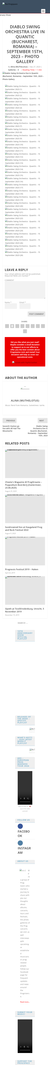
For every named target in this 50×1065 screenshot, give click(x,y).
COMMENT (9, 280)
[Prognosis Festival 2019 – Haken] (25, 551)
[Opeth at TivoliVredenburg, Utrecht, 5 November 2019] (25, 590)
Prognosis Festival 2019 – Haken (21, 569)
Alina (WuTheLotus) (19, 66)
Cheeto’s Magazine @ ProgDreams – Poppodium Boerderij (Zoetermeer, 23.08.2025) (23, 485)
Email (22, 302)
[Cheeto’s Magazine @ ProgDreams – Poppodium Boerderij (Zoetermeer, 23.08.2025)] (25, 464)
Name (8, 302)
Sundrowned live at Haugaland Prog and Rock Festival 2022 (23, 528)
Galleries (12, 70)
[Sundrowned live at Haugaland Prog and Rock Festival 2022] (25, 509)
